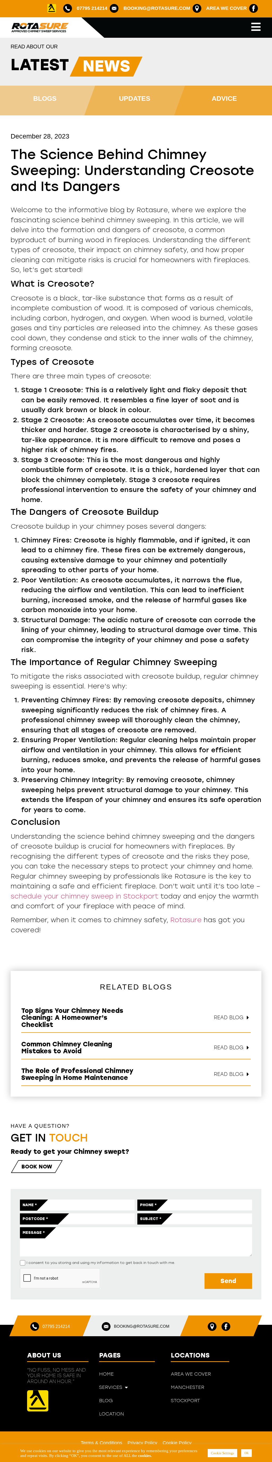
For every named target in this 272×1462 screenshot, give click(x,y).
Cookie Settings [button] (222, 1453)
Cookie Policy (177, 1443)
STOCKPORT (185, 1400)
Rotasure (187, 920)
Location (111, 1414)
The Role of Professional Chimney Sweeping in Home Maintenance (77, 1074)
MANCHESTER (187, 1387)
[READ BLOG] (248, 1018)
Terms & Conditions (101, 1443)
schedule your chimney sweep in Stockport (84, 896)
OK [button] (246, 1453)
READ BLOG (229, 1017)
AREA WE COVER (191, 1374)
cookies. (145, 1455)
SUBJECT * (151, 1219)
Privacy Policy (142, 1443)
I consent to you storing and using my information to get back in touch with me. (101, 1263)
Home (106, 1374)
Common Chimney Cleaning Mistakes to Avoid (66, 1047)
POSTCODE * (35, 1219)
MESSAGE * (34, 1232)
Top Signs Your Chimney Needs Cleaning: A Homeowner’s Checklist (72, 1018)
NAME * (30, 1205)
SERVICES (110, 1387)
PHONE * (148, 1205)
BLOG (106, 1400)
